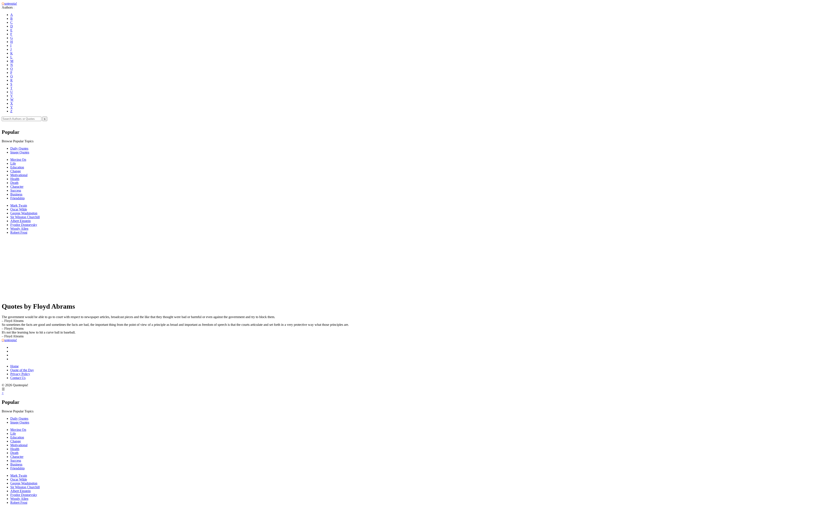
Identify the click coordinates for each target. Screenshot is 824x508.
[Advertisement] (130, 268)
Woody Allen (19, 228)
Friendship (17, 198)
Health (14, 179)
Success (15, 190)
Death (14, 183)
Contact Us (18, 378)
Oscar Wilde (18, 209)
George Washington (23, 213)
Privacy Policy (20, 374)
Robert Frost (18, 232)
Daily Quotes (19, 148)
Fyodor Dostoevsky (23, 225)
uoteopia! (9, 3)
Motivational (18, 175)
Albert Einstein (20, 221)
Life (13, 163)
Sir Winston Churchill (25, 217)
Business (16, 194)
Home (14, 366)
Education (17, 167)
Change (15, 171)
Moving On (18, 159)
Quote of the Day (22, 370)
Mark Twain (18, 205)
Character (16, 186)
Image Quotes (19, 152)
